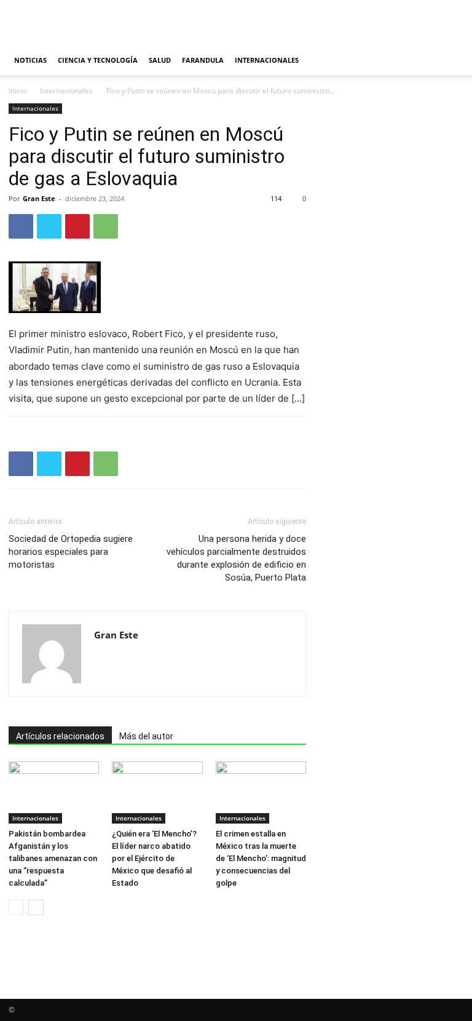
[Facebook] (21, 226)
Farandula (203, 60)
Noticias (30, 60)
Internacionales (267, 60)
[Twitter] (49, 226)
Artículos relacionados (60, 736)
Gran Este (39, 198)
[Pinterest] (77, 226)
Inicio (17, 90)
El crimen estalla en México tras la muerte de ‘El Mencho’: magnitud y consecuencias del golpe (261, 858)
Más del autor (146, 736)
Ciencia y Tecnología (98, 60)
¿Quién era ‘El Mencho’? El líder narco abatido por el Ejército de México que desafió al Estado (154, 858)
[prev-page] (16, 907)
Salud (160, 60)
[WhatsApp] (105, 226)
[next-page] (36, 907)
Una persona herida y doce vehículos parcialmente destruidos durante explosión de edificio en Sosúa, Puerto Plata (236, 558)
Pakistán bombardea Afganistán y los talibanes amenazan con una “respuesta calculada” (53, 858)
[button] (448, 60)
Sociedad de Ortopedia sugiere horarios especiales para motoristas (71, 551)
